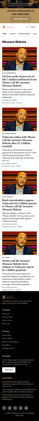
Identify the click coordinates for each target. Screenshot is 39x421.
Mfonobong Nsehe (9, 100)
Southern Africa (9, 73)
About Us (5, 314)
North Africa (24, 34)
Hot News (6, 257)
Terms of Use (7, 320)
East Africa (6, 345)
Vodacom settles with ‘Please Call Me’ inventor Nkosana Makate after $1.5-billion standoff (18, 141)
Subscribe (9, 370)
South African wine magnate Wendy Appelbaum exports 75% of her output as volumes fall (17, 384)
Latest (13, 34)
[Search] (27, 27)
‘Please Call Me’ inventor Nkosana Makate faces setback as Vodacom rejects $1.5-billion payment (18, 265)
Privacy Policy (7, 317)
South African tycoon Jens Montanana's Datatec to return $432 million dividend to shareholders (18, 397)
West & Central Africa (10, 342)
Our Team (6, 324)
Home (4, 34)
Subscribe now (20, 19)
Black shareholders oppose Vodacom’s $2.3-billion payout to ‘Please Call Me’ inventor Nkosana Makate (19, 204)
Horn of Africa (7, 338)
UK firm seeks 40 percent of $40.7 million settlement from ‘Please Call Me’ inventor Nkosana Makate (19, 81)
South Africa (7, 197)
